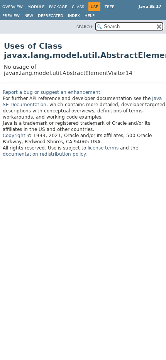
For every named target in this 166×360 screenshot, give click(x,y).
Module (35, 7)
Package (58, 7)
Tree (109, 7)
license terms (103, 148)
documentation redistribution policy (44, 154)
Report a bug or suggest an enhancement (51, 92)
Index (74, 16)
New (28, 16)
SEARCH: (84, 27)
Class (78, 7)
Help (90, 16)
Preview (11, 16)
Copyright (14, 135)
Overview (12, 7)
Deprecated (50, 16)
